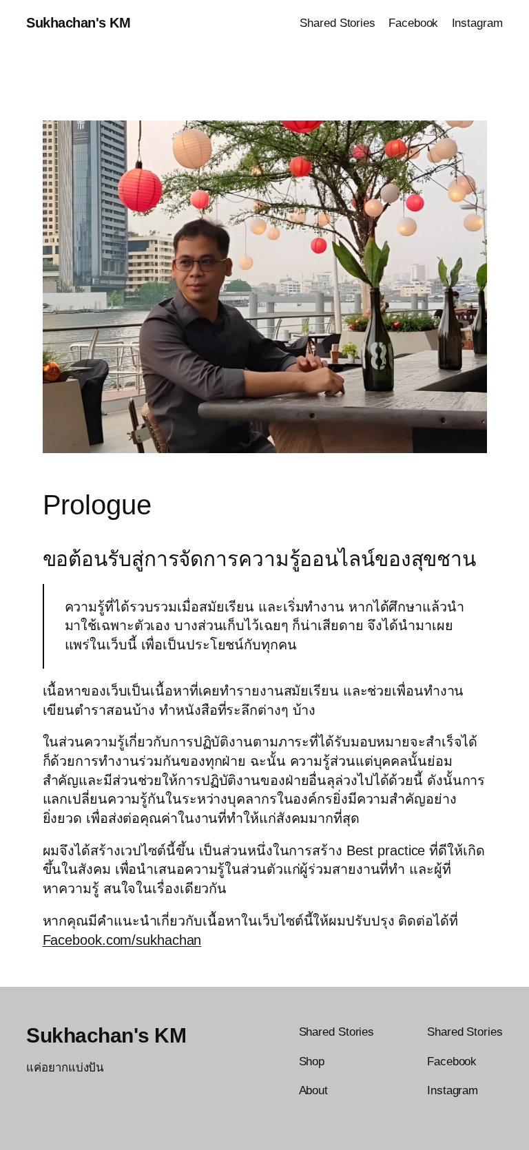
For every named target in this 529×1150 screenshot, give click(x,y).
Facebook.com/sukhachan (122, 940)
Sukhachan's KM (78, 22)
